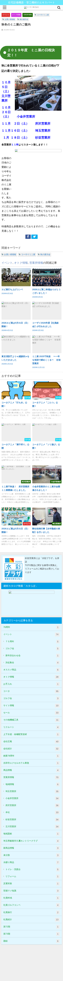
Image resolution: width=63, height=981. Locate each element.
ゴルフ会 (32, 648)
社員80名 (30, 898)
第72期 (30, 927)
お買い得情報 (10, 19)
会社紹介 (30, 748)
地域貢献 (30, 834)
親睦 (30, 941)
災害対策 (30, 883)
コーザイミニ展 (43, 15)
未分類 (30, 855)
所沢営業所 (32, 805)
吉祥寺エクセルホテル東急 (30, 763)
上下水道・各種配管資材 (30, 734)
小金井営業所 (32, 798)
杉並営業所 (32, 819)
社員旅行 (30, 912)
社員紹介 (30, 919)
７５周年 (32, 641)
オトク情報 (16, 15)
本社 (32, 812)
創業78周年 (30, 756)
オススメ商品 (30, 670)
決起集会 (32, 662)
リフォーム (32, 876)
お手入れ (30, 684)
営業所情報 (27, 15)
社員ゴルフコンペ (30, 905)
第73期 (30, 934)
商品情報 (30, 770)
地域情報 (32, 784)
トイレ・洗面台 (32, 869)
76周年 (30, 627)
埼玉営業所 (32, 791)
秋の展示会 (24, 19)
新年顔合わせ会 (32, 655)
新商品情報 (30, 848)
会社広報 (30, 741)
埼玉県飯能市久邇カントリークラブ (30, 841)
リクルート (30, 727)
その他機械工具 (30, 720)
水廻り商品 (30, 862)
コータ (30, 691)
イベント (5, 15)
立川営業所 (32, 826)
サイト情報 (30, 705)
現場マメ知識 (30, 891)
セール (30, 713)
